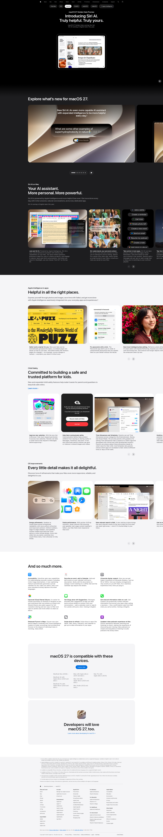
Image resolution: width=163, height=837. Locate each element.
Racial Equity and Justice (112, 802)
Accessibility (109, 791)
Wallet (41, 819)
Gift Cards (42, 813)
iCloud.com (59, 796)
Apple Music (59, 806)
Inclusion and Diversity (111, 798)
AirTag (41, 809)
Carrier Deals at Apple (78, 813)
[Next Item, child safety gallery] (133, 454)
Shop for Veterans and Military (97, 817)
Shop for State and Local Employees (95, 820)
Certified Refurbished (78, 804)
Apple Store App (77, 802)
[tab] (81, 172)
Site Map (97, 834)
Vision (41, 802)
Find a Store (76, 791)
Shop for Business (94, 794)
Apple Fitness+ (60, 810)
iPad (41, 796)
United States (120, 834)
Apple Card (42, 821)
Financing (75, 811)
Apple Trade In (76, 809)
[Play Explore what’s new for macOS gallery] (91, 172)
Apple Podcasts (60, 814)
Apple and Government (95, 815)
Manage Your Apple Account (63, 791)
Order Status (76, 815)
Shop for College (94, 803)
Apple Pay (42, 823)
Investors (108, 816)
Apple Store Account (61, 794)
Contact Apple (109, 823)
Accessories (43, 811)
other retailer (63, 830)
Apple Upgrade (76, 807)
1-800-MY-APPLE (78, 830)
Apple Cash (42, 825)
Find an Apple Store (53, 830)
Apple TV (59, 803)
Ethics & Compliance (111, 819)
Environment (109, 796)
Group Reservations (78, 798)
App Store (59, 819)
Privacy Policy (68, 834)
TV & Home (42, 807)
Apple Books (59, 816)
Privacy (108, 800)
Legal (92, 834)
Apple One (59, 801)
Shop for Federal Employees (96, 822)
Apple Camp (76, 800)
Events (108, 821)
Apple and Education (94, 799)
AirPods (42, 804)
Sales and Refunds (85, 834)
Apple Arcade (60, 808)
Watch (41, 800)
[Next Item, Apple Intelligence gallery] (133, 358)
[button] (118, 2)
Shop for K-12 (93, 801)
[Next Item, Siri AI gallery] (133, 266)
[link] (68, 6)
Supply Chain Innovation (112, 804)
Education (108, 794)
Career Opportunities (111, 814)
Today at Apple (76, 796)
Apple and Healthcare (95, 809)
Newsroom (108, 810)
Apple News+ (60, 812)
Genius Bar (75, 794)
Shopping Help (76, 817)
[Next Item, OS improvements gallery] (133, 543)
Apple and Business (94, 791)
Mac (41, 794)
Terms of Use (76, 834)
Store (41, 791)
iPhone (41, 798)
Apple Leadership (110, 812)
